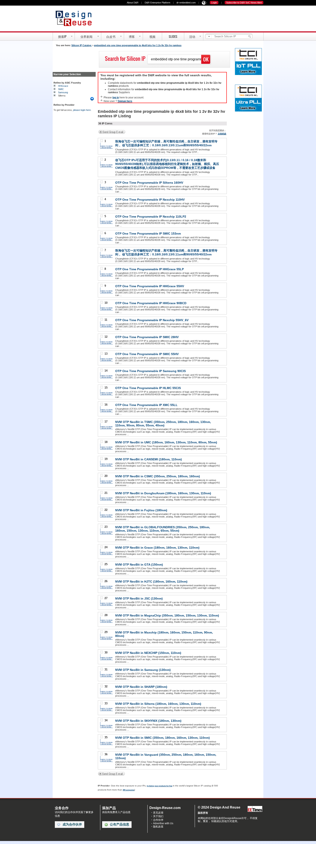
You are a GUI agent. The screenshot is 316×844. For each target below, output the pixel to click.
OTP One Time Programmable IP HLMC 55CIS (148, 388)
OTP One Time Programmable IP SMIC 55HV (147, 354)
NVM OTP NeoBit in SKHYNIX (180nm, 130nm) (148, 720)
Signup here (125, 101)
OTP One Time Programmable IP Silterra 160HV (149, 182)
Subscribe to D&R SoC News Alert (244, 2)
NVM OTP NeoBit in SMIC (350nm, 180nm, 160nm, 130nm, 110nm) (162, 737)
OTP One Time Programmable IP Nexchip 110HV (150, 199)
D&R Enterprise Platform (157, 2)
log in (115, 97)
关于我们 (158, 816)
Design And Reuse (76, 18)
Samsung (63, 92)
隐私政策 (158, 826)
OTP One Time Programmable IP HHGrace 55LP (149, 269)
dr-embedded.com (186, 2)
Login (214, 2)
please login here (82, 110)
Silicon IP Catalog (81, 45)
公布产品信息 (119, 824)
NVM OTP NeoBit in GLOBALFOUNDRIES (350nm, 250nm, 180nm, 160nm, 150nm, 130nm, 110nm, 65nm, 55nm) (162, 528)
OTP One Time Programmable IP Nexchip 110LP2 (150, 216)
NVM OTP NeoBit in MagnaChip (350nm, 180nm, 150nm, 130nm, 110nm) (167, 615)
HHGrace (63, 86)
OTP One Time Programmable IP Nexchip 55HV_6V (152, 320)
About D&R (132, 2)
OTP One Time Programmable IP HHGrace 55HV (149, 286)
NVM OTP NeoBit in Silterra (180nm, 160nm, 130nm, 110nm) (158, 703)
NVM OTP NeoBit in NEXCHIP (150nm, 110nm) (148, 653)
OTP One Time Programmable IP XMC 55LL (146, 405)
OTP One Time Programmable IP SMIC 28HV (147, 337)
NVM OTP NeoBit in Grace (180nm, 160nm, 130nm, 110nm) (157, 547)
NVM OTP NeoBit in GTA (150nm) (139, 564)
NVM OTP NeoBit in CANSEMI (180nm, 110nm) (148, 459)
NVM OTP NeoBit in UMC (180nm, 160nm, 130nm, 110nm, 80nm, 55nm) (166, 442)
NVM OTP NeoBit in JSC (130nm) (139, 598)
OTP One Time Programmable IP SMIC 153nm (148, 233)
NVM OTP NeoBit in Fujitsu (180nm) (141, 510)
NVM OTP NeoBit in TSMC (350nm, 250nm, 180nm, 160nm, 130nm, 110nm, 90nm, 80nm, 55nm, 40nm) (163, 423)
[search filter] (209, 36)
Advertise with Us (163, 823)
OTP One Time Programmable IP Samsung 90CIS (150, 371)
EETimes (255, 809)
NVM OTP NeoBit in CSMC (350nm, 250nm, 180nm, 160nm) (157, 476)
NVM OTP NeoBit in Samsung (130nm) (143, 670)
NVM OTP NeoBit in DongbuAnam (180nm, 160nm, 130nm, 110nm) (163, 493)
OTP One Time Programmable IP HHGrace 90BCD (150, 303)
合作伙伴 (158, 819)
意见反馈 (158, 812)
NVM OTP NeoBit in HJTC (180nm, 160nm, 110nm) (151, 581)
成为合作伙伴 (72, 824)
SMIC (61, 89)
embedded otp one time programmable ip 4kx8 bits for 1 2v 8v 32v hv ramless (137, 45)
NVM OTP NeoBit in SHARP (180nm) (141, 686)
